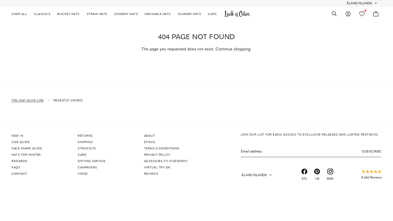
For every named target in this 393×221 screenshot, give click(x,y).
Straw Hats (97, 14)
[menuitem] (21, 14)
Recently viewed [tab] (68, 100)
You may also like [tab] (28, 100)
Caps (212, 14)
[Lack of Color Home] (237, 13)
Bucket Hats (68, 14)
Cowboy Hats (126, 14)
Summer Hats (189, 14)
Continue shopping (232, 48)
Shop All (19, 14)
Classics (42, 14)
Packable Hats (158, 14)
